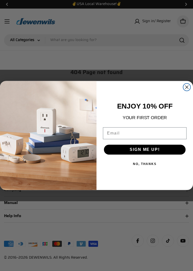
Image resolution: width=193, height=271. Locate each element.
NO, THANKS (145, 164)
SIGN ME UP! (145, 149)
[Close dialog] (187, 87)
